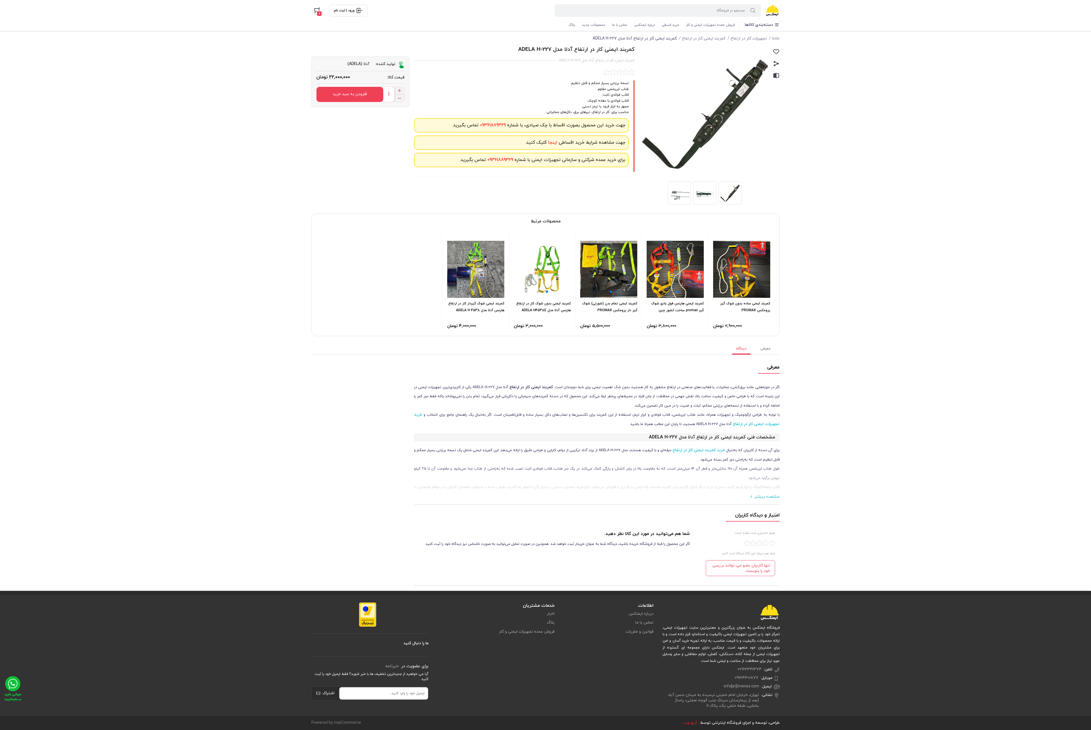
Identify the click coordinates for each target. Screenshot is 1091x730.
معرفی (765, 348)
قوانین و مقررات (639, 631)
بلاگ (572, 25)
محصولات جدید (593, 25)
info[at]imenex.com (741, 686)
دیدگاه (741, 348)
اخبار (551, 613)
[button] (677, 291)
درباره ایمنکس (644, 25)
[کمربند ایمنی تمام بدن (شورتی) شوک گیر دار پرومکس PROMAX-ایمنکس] (608, 269)
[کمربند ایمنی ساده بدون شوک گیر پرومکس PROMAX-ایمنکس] (741, 269)
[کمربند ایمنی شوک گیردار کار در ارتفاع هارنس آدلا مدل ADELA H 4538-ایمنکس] (475, 269)
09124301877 (746, 678)
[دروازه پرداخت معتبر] (367, 614)
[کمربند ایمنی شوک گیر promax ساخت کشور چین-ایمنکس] (675, 269)
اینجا (552, 142)
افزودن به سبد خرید (350, 94)
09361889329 (492, 125)
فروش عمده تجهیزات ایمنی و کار (710, 25)
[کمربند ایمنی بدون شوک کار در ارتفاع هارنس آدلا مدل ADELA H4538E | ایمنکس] (542, 269)
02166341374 (749, 669)
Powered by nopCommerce (336, 722)
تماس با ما (619, 25)
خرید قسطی (670, 25)
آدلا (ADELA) (358, 64)
